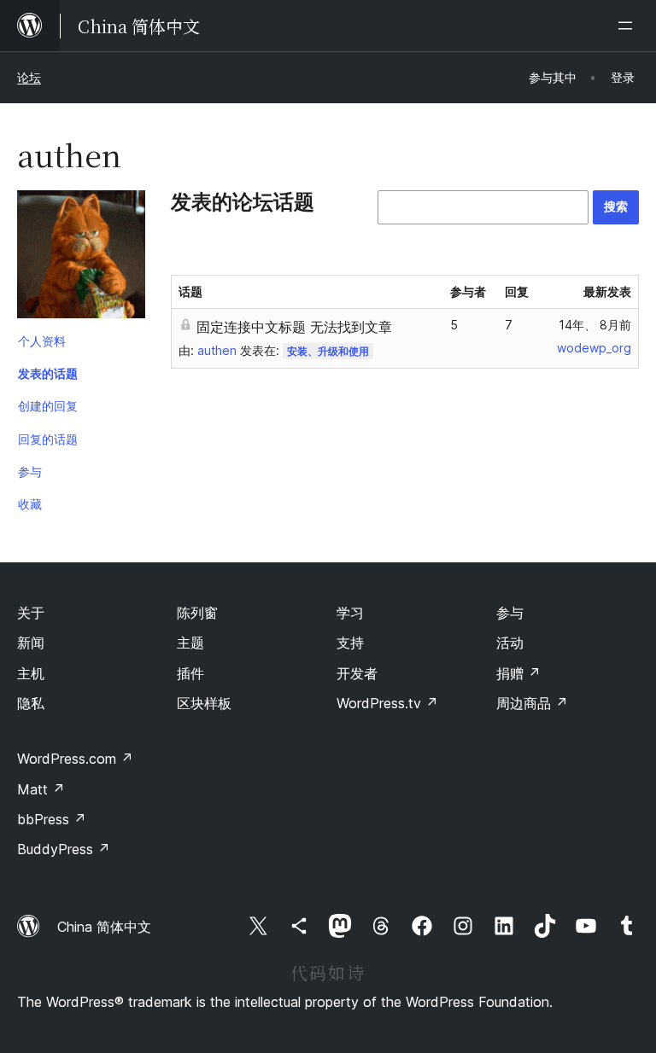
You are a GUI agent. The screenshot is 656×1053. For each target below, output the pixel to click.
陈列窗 (197, 612)
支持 (350, 642)
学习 (350, 612)
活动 (510, 642)
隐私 (30, 703)
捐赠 (518, 673)
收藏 (30, 504)
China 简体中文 (104, 926)
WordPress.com (75, 758)
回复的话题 (48, 439)
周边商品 (532, 703)
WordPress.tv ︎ (387, 703)
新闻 (30, 642)
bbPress (51, 819)
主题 (190, 642)
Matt (41, 789)
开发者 (357, 673)
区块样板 (204, 703)
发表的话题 (48, 373)
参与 (30, 471)
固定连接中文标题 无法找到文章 (294, 326)
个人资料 (42, 341)
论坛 (29, 77)
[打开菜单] (628, 25)
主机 (30, 673)
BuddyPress (63, 849)
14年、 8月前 (595, 324)
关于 (30, 612)
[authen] (81, 257)
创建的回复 (48, 406)
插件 (190, 673)
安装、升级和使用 (328, 351)
